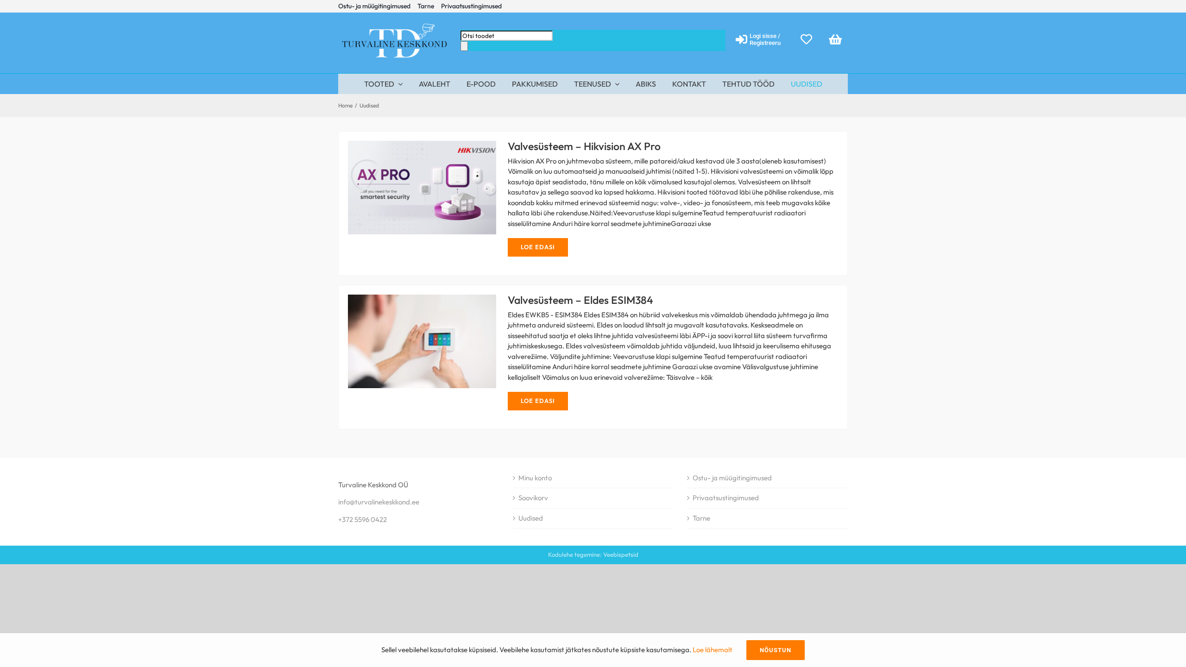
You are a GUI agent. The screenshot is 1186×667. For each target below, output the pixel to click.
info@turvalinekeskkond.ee (378, 501)
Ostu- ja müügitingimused (732, 477)
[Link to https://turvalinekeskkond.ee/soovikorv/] (806, 39)
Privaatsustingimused (726, 497)
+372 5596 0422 (362, 519)
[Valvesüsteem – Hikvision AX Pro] (422, 187)
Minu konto (535, 477)
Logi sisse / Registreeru (765, 39)
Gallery (439, 187)
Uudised (530, 518)
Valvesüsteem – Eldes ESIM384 (406, 341)
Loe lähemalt (712, 649)
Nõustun (775, 650)
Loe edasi (538, 247)
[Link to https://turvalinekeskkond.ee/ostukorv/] (835, 39)
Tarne (701, 518)
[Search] (464, 46)
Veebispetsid (620, 554)
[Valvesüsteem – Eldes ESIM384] (422, 341)
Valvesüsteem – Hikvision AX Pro (406, 187)
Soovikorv (533, 497)
